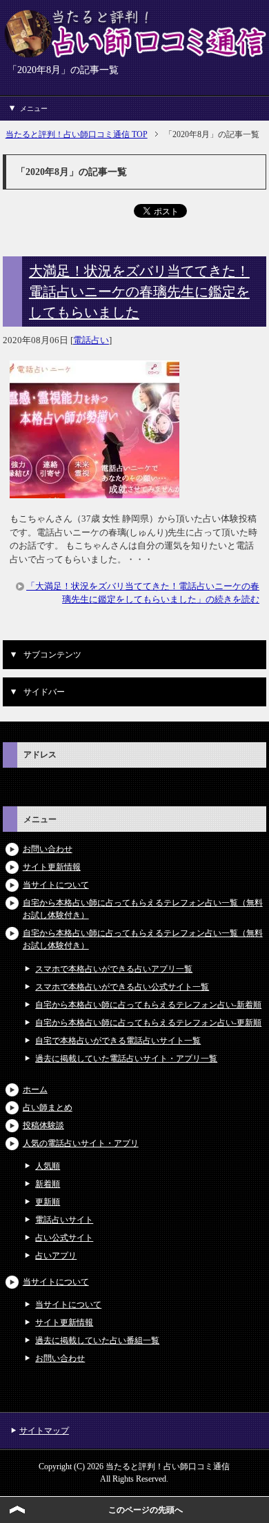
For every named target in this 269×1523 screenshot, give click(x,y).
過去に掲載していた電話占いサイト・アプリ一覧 (126, 1058)
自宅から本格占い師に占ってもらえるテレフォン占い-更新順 (148, 1023)
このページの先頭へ (145, 1510)
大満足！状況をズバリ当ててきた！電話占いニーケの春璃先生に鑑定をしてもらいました (139, 291)
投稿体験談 (43, 1125)
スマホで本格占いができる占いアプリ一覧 (113, 969)
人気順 (47, 1166)
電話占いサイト (64, 1220)
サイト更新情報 (52, 867)
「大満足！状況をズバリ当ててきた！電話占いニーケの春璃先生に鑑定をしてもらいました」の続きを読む (142, 593)
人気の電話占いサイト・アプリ (81, 1143)
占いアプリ (56, 1255)
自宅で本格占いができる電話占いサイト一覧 (118, 1040)
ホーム (35, 1089)
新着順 (47, 1184)
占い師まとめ (47, 1107)
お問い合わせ (47, 849)
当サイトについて (56, 885)
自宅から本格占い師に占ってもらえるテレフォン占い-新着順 (148, 1005)
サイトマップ (44, 1430)
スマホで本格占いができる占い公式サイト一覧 (122, 987)
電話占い (91, 340)
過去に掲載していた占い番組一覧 (97, 1340)
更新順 (47, 1202)
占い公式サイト (64, 1238)
